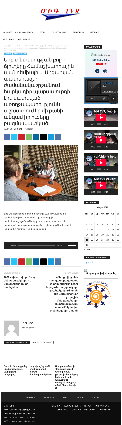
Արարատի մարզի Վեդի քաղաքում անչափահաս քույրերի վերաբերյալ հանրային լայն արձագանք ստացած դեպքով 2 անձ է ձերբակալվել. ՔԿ (66, 377)
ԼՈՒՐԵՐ (42, 32)
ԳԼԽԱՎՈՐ (7, 32)
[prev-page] (72, 342)
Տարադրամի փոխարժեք (101, 273)
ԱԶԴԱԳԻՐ (94, 32)
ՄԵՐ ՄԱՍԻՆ (8, 39)
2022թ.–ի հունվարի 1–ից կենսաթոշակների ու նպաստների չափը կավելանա (19, 282)
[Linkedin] (36, 137)
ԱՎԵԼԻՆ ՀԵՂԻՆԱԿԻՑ (41, 342)
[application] (41, 245)
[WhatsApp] (29, 137)
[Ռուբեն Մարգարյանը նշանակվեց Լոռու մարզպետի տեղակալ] (15, 355)
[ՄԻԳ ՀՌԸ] (61, 14)
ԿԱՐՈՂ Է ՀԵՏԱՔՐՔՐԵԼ (16, 342)
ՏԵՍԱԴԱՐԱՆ (78, 32)
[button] (116, 35)
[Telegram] (51, 137)
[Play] (97, 71)
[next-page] (76, 342)
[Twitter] (14, 137)
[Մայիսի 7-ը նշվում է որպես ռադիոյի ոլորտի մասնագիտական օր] (41, 355)
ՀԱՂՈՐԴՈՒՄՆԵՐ (59, 32)
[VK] (58, 137)
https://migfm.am (28, 328)
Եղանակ (88, 262)
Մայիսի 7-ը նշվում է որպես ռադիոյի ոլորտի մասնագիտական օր (41, 370)
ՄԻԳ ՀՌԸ (18, 129)
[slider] (72, 245)
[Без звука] (65, 245)
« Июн (87, 249)
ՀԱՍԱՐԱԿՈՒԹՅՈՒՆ (24, 32)
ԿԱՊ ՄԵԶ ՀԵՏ (23, 39)
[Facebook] (7, 137)
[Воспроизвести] (8, 245)
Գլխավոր (8, 46)
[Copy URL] (65, 137)
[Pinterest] (21, 137)
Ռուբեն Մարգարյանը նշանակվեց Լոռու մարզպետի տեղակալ (15, 370)
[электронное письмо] (43, 137)
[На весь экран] (115, 124)
